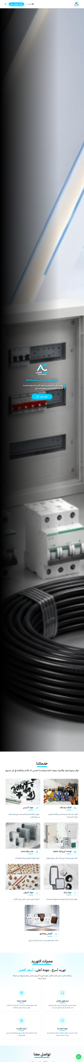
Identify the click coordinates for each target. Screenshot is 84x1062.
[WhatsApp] (79, 1057)
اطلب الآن (43, 396)
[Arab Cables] (77, 4)
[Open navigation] (5, 4)
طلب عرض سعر (16, 4)
